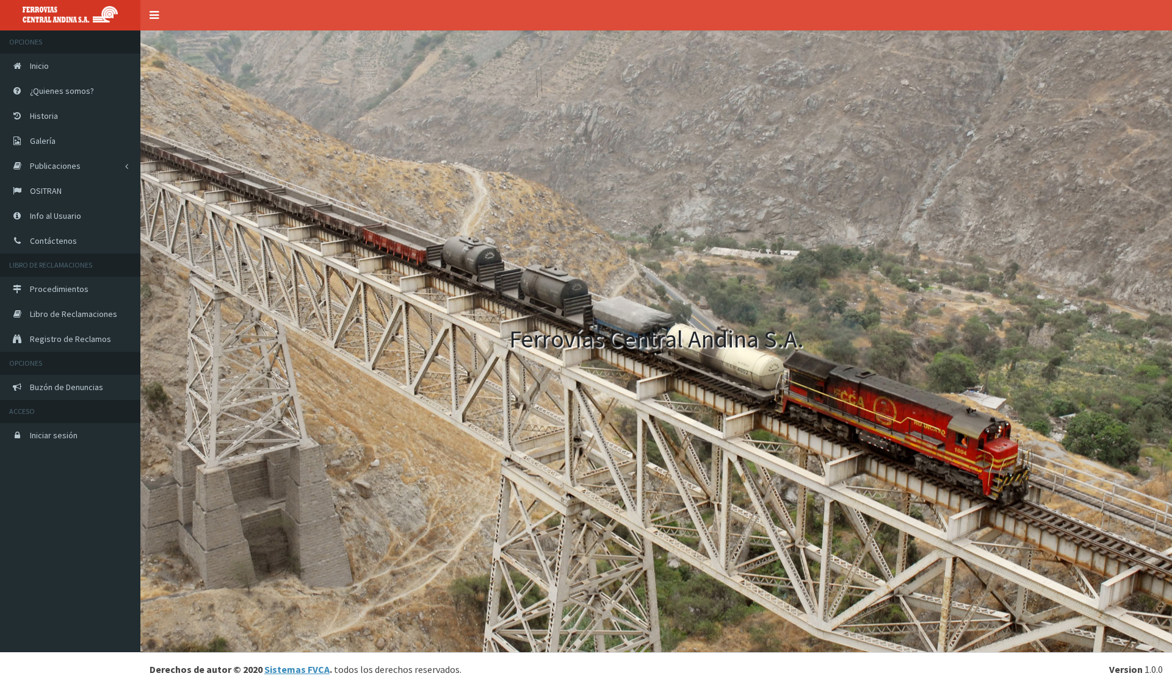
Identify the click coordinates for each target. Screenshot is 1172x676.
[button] (154, 15)
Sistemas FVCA (297, 669)
